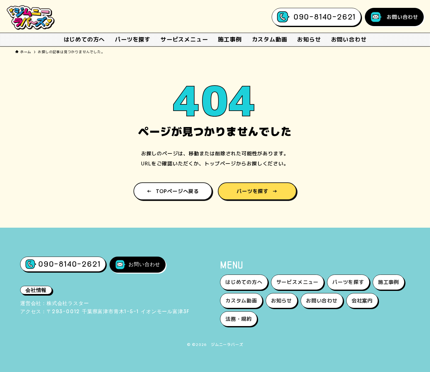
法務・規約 (238, 318)
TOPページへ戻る (173, 191)
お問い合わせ (402, 17)
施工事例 (388, 282)
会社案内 (362, 300)
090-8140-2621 (324, 16)
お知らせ (281, 300)
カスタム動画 (241, 300)
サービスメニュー (297, 282)
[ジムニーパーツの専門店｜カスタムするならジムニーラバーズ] (30, 17)
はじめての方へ (244, 282)
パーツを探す (257, 191)
